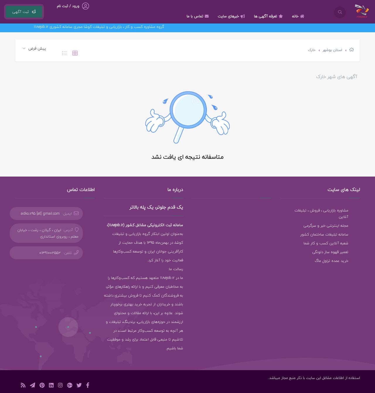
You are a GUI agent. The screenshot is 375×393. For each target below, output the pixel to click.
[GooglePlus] (69, 386)
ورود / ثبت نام (68, 6)
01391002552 (50, 253)
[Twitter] (79, 386)
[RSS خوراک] (23, 386)
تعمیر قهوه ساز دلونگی (330, 252)
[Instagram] (60, 386)
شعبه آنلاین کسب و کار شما (326, 243)
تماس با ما (195, 16)
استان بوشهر (332, 50)
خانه (295, 16)
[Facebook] (87, 386)
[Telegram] (32, 386)
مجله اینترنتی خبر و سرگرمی (326, 225)
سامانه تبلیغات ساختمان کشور (324, 234)
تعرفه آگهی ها (265, 16)
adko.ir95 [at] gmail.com (40, 213)
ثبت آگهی (20, 12)
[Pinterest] (42, 386)
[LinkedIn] (51, 386)
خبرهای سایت (228, 16)
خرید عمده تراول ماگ (331, 261)
